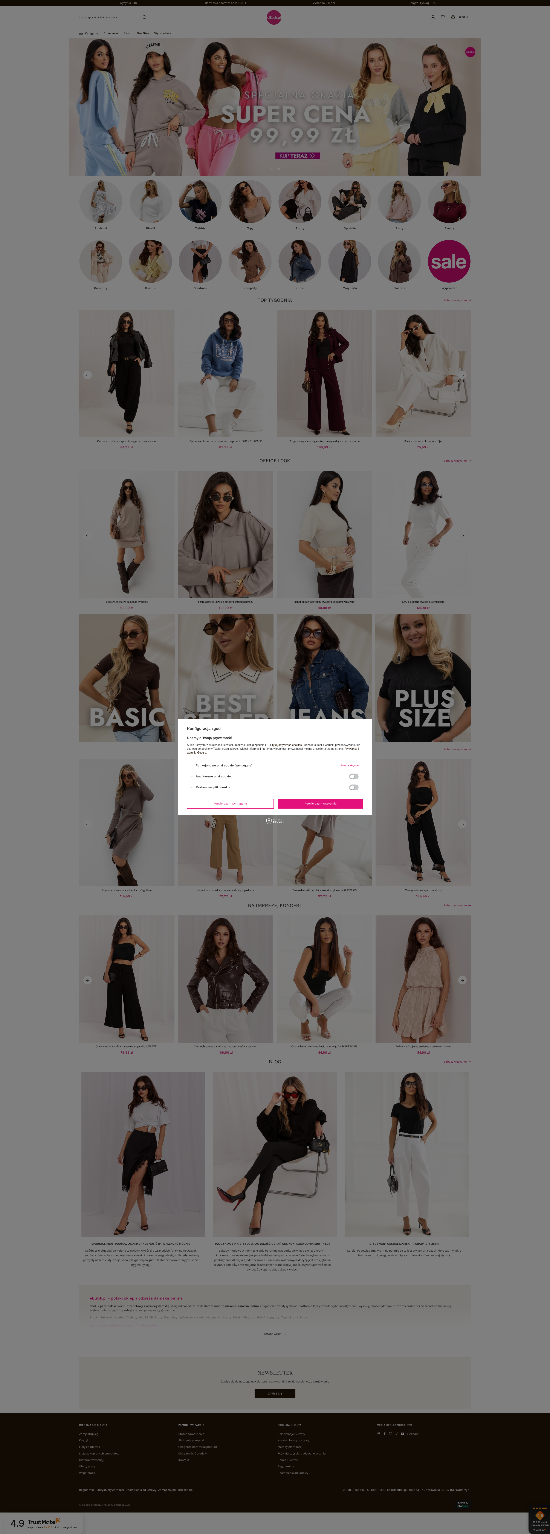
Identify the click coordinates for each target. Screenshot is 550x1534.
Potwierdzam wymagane (230, 803)
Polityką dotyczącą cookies (284, 744)
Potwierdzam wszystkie (320, 803)
